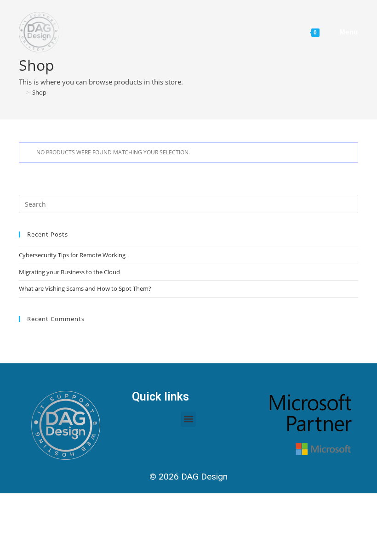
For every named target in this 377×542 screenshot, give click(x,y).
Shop (39, 92)
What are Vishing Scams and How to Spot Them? (85, 288)
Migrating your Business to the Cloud (69, 272)
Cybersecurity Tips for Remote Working (72, 255)
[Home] (21, 92)
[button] (188, 419)
